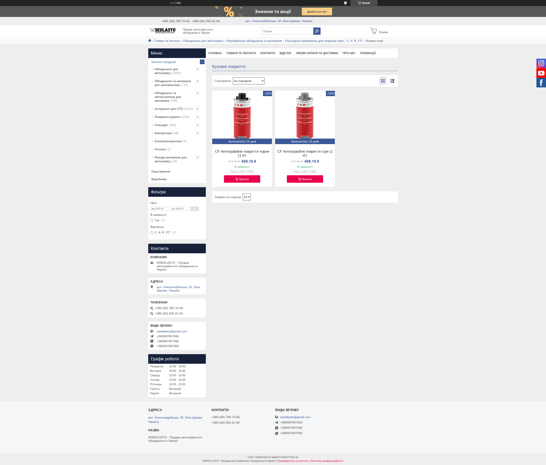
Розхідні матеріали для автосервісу (171, 159)
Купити (244, 179)
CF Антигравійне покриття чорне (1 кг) (242, 153)
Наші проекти (160, 171)
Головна (215, 53)
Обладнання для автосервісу (203, 40)
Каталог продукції (163, 62)
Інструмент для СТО (169, 108)
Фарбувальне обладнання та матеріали (254, 40)
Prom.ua (293, 457)
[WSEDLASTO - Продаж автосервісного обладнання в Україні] (164, 31)
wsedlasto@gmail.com (172, 331)
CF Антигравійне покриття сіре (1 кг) (305, 153)
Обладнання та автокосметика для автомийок (168, 96)
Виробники (159, 179)
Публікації (368, 53)
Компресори (163, 133)
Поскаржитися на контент (293, 460)
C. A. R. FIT (355, 40)
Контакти (267, 53)
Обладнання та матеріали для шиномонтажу (173, 83)
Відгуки (285, 53)
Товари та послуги (167, 40)
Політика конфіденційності (327, 460)
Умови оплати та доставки (317, 53)
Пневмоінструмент (168, 117)
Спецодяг (161, 125)
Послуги (160, 149)
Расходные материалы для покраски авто (314, 40)
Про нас (349, 53)
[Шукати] (317, 31)
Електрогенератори (168, 141)
